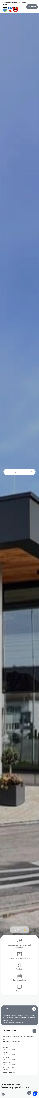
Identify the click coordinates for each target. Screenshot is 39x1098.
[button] (29, 1093)
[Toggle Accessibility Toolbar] (34, 1093)
